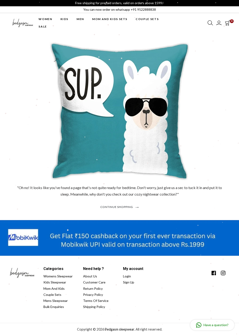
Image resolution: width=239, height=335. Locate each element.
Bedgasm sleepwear (119, 329)
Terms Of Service (96, 301)
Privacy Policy (93, 295)
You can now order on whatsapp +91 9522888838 (119, 9)
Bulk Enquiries (53, 307)
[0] (227, 23)
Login (127, 276)
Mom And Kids (54, 288)
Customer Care (94, 282)
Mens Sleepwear (55, 301)
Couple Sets (52, 295)
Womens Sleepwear (58, 276)
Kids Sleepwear (54, 282)
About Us (90, 276)
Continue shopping (116, 207)
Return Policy (93, 288)
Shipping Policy (94, 307)
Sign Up (128, 282)
